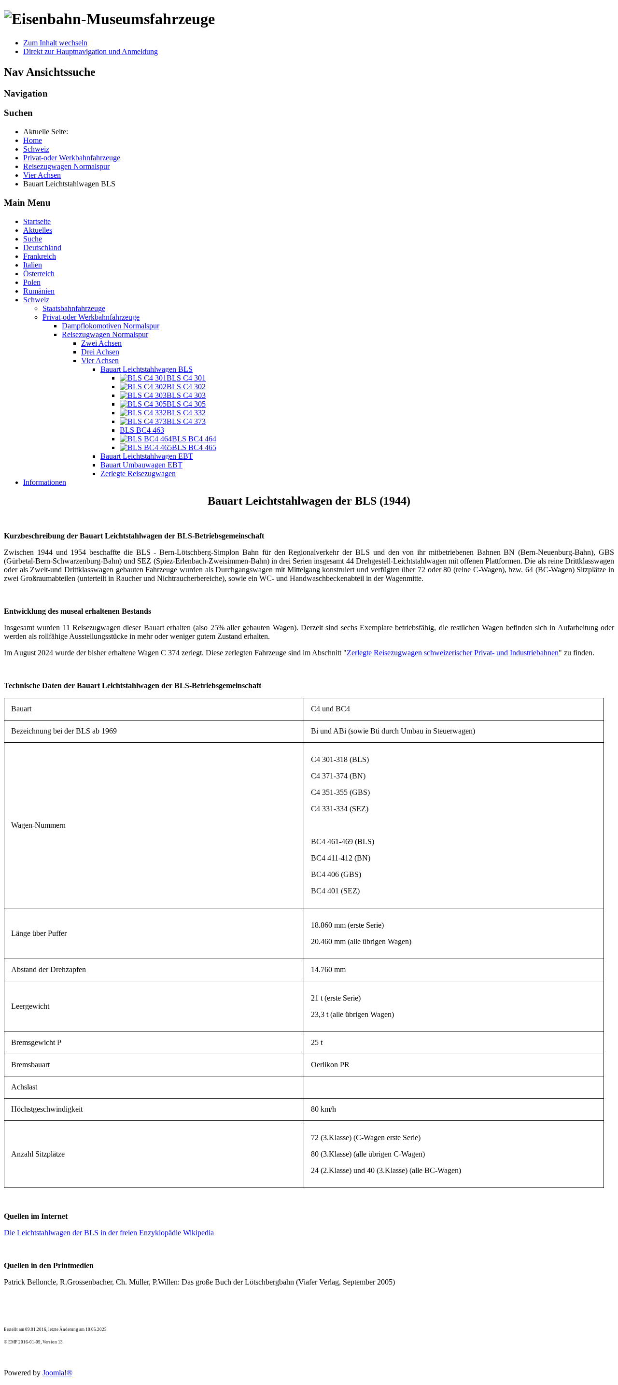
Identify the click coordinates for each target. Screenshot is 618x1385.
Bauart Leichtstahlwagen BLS (146, 369)
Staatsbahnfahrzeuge (73, 308)
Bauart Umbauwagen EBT (141, 465)
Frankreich (39, 256)
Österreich (39, 273)
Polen (32, 282)
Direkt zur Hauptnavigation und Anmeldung (90, 51)
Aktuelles (37, 230)
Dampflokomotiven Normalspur (110, 326)
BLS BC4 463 (142, 430)
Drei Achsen (100, 352)
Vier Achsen (100, 360)
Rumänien (39, 291)
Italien (32, 265)
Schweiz (36, 300)
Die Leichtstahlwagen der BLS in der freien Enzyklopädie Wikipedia (109, 1233)
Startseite (37, 221)
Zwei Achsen (101, 343)
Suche (32, 239)
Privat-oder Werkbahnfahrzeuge (91, 317)
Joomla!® (57, 1373)
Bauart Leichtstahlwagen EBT (146, 456)
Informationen (44, 482)
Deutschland (42, 247)
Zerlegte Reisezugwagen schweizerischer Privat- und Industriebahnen (453, 653)
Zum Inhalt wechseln (55, 43)
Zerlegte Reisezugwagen (138, 473)
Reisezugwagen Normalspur (105, 334)
